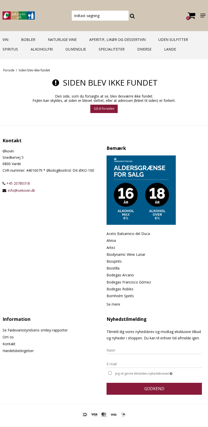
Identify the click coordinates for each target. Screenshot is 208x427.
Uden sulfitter (173, 39)
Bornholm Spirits (120, 295)
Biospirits (114, 261)
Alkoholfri (42, 49)
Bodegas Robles (120, 289)
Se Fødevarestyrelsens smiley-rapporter (35, 330)
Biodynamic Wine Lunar (126, 254)
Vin (5, 39)
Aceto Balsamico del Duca (128, 233)
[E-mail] (154, 363)
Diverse (144, 49)
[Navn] (154, 349)
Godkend (154, 388)
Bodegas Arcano (120, 275)
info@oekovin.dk (21, 190)
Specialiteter (112, 49)
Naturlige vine (62, 39)
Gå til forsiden (104, 108)
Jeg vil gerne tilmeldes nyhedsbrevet (156, 373)
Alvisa (111, 240)
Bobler (28, 39)
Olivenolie (75, 49)
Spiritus (10, 49)
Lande (170, 49)
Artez (111, 247)
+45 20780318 (17, 183)
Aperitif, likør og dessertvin (117, 39)
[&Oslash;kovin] (35, 15)
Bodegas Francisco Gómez (129, 282)
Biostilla (113, 268)
